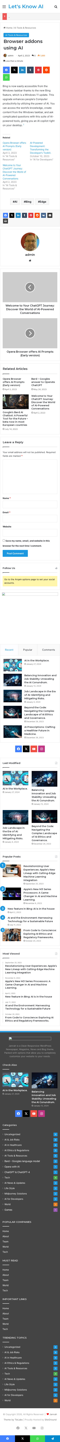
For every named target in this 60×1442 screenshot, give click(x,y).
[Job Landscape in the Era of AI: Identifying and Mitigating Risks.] (13, 696)
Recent (9, 649)
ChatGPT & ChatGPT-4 (17, 1172)
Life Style (9, 1188)
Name (7, 498)
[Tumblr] (24, 215)
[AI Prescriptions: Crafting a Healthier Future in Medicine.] (13, 731)
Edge (43, 201)
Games (8, 1209)
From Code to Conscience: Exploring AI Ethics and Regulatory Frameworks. (40, 934)
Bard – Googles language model (22, 1161)
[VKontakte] (43, 215)
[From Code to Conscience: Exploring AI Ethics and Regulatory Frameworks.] (12, 935)
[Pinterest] (30, 215)
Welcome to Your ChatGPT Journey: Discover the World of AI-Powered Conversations (14, 172)
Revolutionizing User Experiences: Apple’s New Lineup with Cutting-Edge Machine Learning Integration (39, 873)
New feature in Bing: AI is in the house (31, 908)
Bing (28, 201)
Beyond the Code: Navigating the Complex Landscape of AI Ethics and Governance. (44, 833)
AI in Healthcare (13, 1145)
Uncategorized (12, 1134)
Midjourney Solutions (15, 1193)
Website (7, 526)
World (7, 1204)
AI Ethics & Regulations (16, 1150)
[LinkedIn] (18, 215)
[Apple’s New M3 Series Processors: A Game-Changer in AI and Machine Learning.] (12, 894)
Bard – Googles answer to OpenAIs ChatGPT (43, 382)
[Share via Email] (49, 215)
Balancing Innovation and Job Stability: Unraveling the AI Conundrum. (40, 679)
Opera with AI (12, 1166)
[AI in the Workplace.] (13, 665)
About (5, 1236)
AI (15, 201)
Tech (7, 1177)
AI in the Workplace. (36, 660)
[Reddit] (37, 215)
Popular (27, 649)
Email (6, 512)
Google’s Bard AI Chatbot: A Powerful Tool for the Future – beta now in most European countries (15, 418)
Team (5, 1241)
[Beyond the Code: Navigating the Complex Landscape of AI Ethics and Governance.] (13, 712)
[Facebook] (5, 215)
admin (11, 55)
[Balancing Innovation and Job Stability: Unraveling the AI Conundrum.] (13, 680)
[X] (11, 215)
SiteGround (50, 1419)
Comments (48, 649)
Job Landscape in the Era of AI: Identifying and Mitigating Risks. (40, 695)
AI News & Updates (14, 1183)
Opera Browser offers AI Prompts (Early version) (14, 146)
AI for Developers (13, 1199)
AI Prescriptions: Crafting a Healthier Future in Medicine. (39, 731)
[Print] (5, 221)
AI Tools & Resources (25, 27)
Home (9, 27)
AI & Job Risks (12, 1139)
